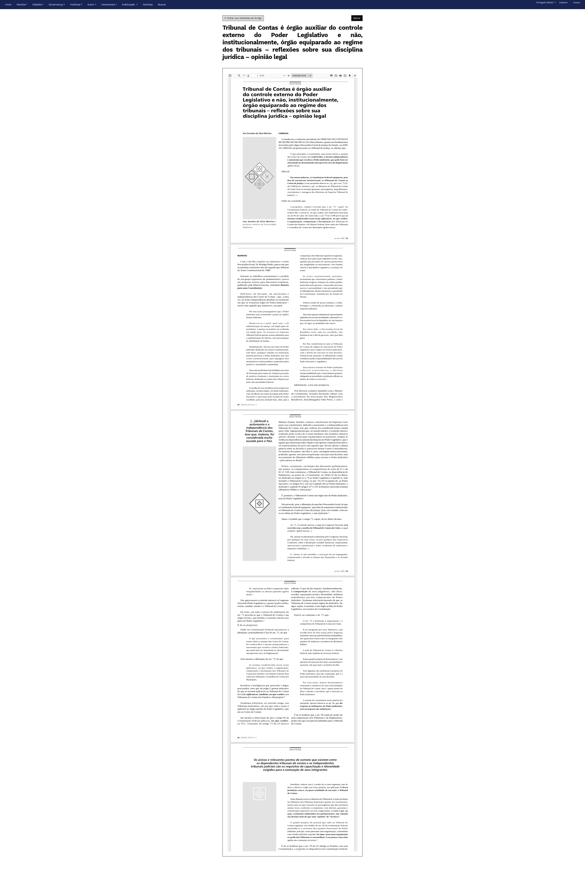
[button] (22, 5)
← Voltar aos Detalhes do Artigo (243, 18)
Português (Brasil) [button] (545, 2)
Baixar (358, 18)
